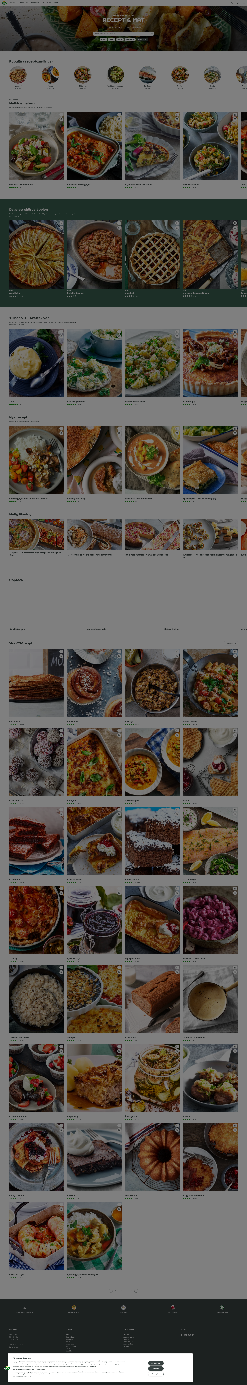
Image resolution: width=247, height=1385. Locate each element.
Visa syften (156, 1374)
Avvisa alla (155, 1368)
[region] (100, 1367)
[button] (7, 1368)
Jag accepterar (156, 1363)
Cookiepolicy (92, 1366)
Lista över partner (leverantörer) (22, 1376)
